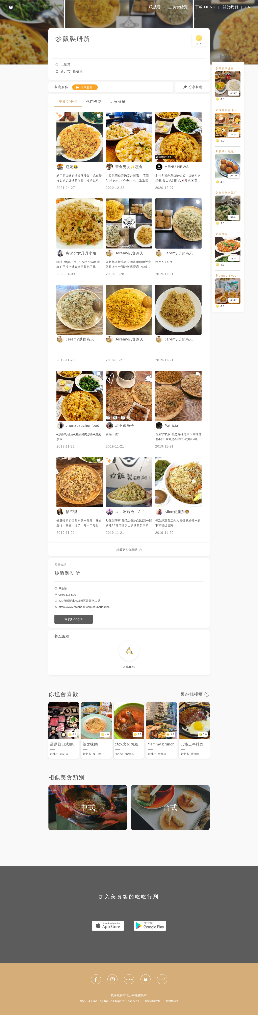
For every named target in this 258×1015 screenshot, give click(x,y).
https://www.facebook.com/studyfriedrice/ (84, 606)
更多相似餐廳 (192, 694)
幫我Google (73, 619)
